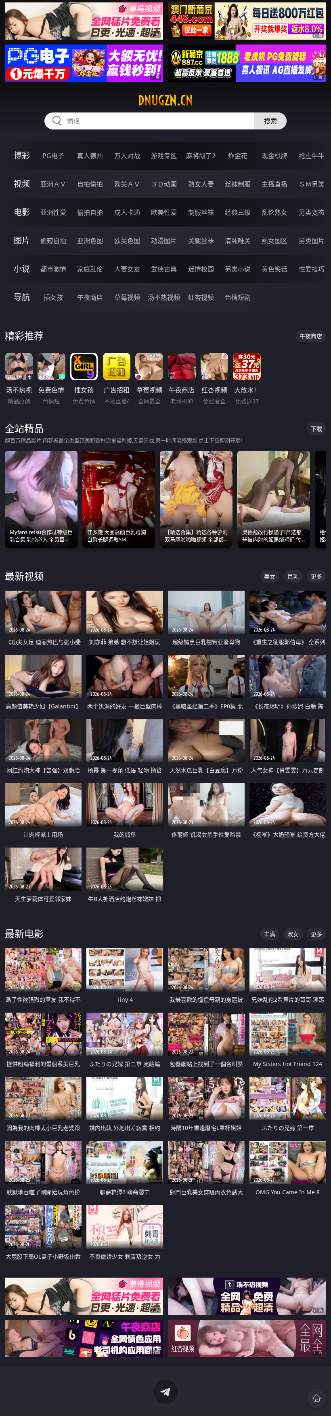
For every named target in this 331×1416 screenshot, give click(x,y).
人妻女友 (127, 269)
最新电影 (24, 933)
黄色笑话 (274, 269)
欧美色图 (127, 240)
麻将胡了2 (201, 155)
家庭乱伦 (90, 269)
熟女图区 (274, 240)
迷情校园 (201, 269)
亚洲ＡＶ (53, 184)
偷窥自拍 (53, 240)
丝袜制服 (238, 184)
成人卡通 (127, 212)
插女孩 (53, 297)
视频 (22, 183)
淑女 (293, 934)
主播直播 (274, 184)
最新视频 (24, 576)
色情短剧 (238, 297)
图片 (22, 240)
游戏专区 (164, 155)
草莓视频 (127, 297)
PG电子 (53, 155)
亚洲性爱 (53, 212)
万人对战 (127, 155)
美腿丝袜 (201, 240)
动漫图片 (164, 240)
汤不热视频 (164, 297)
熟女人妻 (201, 184)
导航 (22, 297)
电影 (22, 212)
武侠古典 (164, 269)
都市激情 (53, 269)
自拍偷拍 (90, 184)
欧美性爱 (164, 212)
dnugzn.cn (165, 100)
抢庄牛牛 (312, 155)
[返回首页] (316, 1398)
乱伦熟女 (274, 212)
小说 (22, 268)
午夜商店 (90, 297)
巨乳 (293, 576)
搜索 (270, 121)
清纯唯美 (238, 240)
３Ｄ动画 (164, 184)
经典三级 (238, 212)
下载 (316, 428)
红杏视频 (201, 297)
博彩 (22, 155)
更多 (316, 576)
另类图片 (312, 240)
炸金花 (237, 155)
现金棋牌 (274, 155)
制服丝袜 (201, 212)
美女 (269, 576)
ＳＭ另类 (312, 184)
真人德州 (90, 155)
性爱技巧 (312, 269)
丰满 (269, 934)
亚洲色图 (90, 240)
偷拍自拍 (90, 212)
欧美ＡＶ (127, 184)
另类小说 (238, 269)
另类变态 (312, 212)
